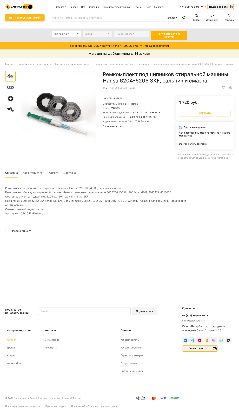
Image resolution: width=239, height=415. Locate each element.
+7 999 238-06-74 (131, 45)
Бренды (11, 347)
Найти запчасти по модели (168, 35)
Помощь (126, 330)
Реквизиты (51, 347)
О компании (52, 339)
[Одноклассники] (207, 340)
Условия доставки (131, 347)
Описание (11, 172)
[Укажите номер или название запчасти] (184, 17)
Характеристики (33, 172)
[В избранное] (223, 87)
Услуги (11, 355)
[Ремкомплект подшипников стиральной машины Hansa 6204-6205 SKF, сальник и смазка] (57, 110)
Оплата (53, 172)
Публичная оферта (55, 406)
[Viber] (214, 340)
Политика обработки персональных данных (95, 406)
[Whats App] (221, 340)
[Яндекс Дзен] (228, 340)
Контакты (51, 330)
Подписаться (144, 311)
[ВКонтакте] (185, 340)
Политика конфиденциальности (22, 406)
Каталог (11, 339)
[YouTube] (199, 340)
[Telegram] (192, 340)
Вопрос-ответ (128, 363)
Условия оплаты (129, 339)
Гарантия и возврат (131, 355)
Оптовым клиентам (131, 371)
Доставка (69, 172)
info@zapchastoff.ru (156, 45)
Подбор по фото (218, 6)
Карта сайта (14, 363)
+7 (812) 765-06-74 (191, 6)
